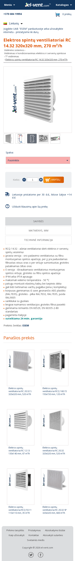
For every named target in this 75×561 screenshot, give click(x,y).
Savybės (38, 221)
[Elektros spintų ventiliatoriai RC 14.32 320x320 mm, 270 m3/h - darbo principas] (32, 139)
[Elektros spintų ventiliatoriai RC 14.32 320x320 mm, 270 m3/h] (38, 100)
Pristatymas (34, 530)
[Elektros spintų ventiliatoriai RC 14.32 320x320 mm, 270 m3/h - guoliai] (43, 139)
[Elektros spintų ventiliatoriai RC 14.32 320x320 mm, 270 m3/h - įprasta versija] (20, 139)
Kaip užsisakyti (16, 535)
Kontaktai (34, 535)
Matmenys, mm (38, 230)
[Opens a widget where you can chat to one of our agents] (62, 555)
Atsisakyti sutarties (53, 535)
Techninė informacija (38, 240)
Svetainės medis (35, 540)
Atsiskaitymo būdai (55, 530)
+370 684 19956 (12, 14)
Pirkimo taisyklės (15, 530)
